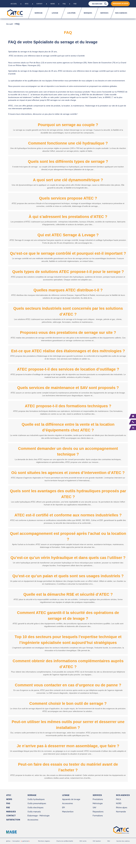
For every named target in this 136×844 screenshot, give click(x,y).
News (52, 4)
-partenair (25, 841)
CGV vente (83, 841)
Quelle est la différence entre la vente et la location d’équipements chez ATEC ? (68, 427)
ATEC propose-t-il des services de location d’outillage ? (68, 369)
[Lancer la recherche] (105, 4)
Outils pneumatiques (36, 803)
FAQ (64, 4)
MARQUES (11, 812)
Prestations (98, 799)
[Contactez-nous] (133, 416)
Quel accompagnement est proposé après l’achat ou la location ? (68, 536)
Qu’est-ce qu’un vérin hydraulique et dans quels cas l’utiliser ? (68, 558)
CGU (108, 841)
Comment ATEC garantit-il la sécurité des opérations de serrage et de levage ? (68, 616)
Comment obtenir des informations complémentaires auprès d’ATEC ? (68, 664)
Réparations (98, 812)
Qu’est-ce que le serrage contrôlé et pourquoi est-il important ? (68, 253)
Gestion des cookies (123, 841)
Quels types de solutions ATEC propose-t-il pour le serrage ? (68, 272)
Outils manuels (34, 812)
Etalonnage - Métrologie (38, 816)
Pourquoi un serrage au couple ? (68, 125)
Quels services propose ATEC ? (68, 198)
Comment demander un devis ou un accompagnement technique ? (68, 451)
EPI (63, 807)
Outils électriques (35, 807)
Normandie (121, 812)
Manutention (67, 812)
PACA (118, 799)
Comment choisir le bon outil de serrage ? (68, 703)
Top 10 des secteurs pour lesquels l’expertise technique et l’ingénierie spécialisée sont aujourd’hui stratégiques (68, 640)
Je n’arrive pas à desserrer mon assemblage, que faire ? (68, 746)
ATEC (8, 795)
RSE (75, 4)
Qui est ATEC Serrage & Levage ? (68, 235)
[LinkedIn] (133, 428)
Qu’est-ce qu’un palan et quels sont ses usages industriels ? (68, 576)
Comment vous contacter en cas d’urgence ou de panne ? (68, 685)
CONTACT (11, 816)
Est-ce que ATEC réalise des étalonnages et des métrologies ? (68, 351)
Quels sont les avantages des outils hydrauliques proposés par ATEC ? (68, 494)
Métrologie (98, 803)
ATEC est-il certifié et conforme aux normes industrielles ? (68, 515)
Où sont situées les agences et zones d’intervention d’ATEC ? (68, 473)
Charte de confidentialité (64, 841)
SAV (94, 807)
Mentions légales (44, 841)
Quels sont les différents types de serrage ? (68, 161)
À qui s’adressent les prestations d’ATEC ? (68, 217)
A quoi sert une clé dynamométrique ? (68, 180)
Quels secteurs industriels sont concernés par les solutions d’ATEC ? (68, 311)
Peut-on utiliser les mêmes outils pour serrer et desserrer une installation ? (68, 725)
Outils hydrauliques (36, 799)
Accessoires (32, 820)
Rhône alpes (121, 807)
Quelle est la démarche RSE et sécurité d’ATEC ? (68, 594)
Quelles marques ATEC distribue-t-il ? (68, 290)
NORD (118, 803)
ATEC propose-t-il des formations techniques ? (68, 406)
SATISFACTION (13, 820)
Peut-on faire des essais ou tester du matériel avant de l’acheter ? (68, 767)
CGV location (97, 841)
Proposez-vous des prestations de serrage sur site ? (68, 332)
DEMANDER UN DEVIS (120, 3)
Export (39, 4)
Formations (98, 816)
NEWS (9, 799)
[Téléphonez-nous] (133, 422)
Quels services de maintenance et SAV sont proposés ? (68, 388)
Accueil (14, 4)
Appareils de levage (71, 799)
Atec (27, 4)
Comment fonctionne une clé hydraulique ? (68, 143)
